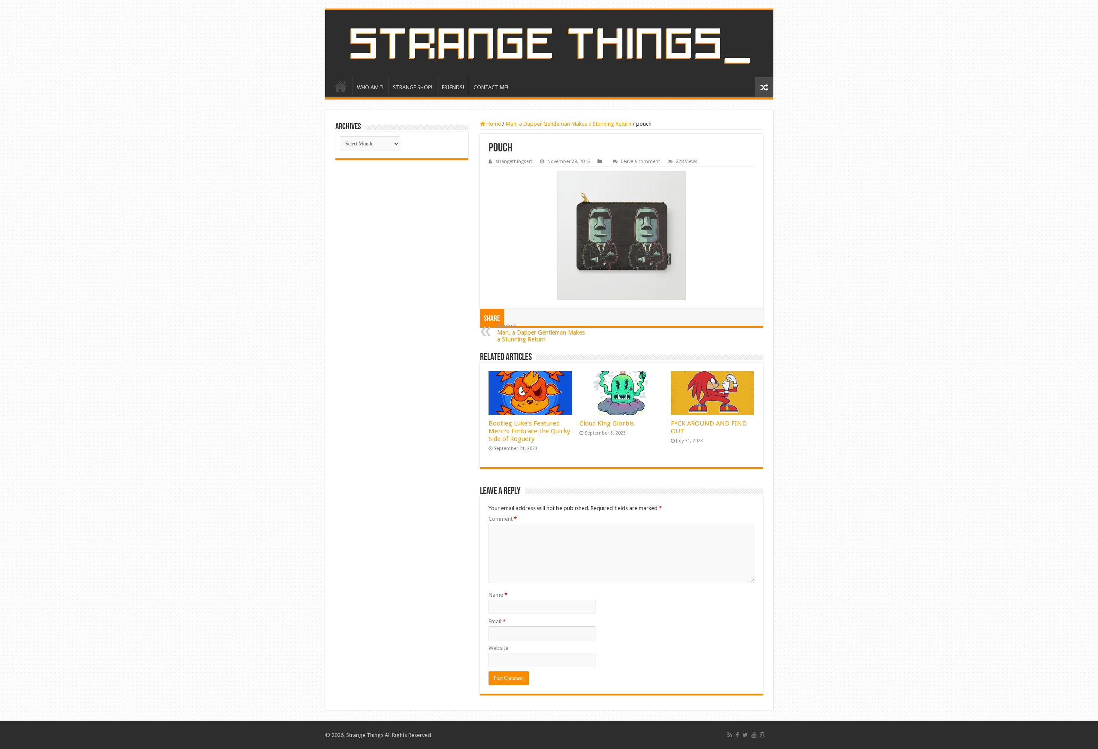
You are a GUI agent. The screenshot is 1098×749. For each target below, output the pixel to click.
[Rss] (730, 735)
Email (497, 621)
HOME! (340, 86)
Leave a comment (640, 161)
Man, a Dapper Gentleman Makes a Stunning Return (568, 124)
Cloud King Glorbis (606, 423)
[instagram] (762, 735)
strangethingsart (513, 161)
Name (498, 595)
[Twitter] (745, 735)
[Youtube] (754, 735)
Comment (503, 519)
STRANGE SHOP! (412, 87)
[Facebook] (737, 735)
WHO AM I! (370, 87)
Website (498, 648)
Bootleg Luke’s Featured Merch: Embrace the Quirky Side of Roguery (529, 431)
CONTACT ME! (491, 87)
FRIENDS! (453, 87)
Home (493, 124)
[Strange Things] (549, 43)
